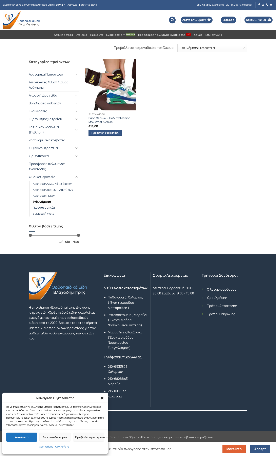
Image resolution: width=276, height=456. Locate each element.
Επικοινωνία (213, 35)
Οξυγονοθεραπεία (43, 148)
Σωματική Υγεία (43, 213)
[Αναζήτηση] (172, 20)
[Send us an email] (263, 4)
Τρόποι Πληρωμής (221, 314)
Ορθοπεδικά (39, 156)
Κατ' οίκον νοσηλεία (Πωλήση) (44, 129)
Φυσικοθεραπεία (42, 177)
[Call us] (267, 4)
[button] (102, 398)
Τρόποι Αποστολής (222, 306)
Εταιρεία (81, 35)
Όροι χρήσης (46, 446)
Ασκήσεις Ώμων (44, 195)
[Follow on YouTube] (271, 4)
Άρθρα (198, 35)
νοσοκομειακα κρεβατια (47, 140)
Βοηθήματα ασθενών (45, 103)
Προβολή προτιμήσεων (89, 437)
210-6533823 (117, 366)
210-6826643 (118, 378)
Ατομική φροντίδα (43, 95)
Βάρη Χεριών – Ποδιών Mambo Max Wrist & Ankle (109, 120)
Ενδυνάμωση (42, 202)
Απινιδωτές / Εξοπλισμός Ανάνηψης (48, 85)
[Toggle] (76, 74)
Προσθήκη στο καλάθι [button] (105, 132)
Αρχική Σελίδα (63, 35)
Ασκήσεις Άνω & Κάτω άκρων (52, 184)
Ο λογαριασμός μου (221, 289)
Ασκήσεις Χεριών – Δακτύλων (53, 190)
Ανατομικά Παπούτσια (46, 74)
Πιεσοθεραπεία (44, 207)
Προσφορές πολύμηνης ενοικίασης (161, 35)
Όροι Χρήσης (217, 297)
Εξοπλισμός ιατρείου (45, 119)
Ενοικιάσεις (114, 35)
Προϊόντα (96, 35)
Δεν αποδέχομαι (55, 437)
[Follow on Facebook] (259, 4)
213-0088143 (117, 391)
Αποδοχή (22, 437)
